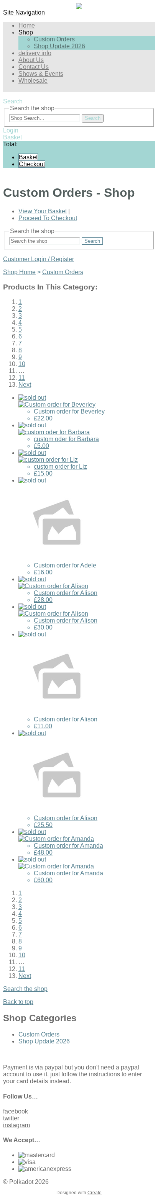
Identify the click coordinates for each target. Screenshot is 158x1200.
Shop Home (19, 272)
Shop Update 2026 (59, 46)
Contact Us (33, 67)
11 (21, 377)
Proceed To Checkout (47, 218)
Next (24, 384)
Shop (25, 32)
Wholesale (33, 80)
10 (21, 364)
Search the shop (25, 989)
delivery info (34, 53)
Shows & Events (40, 73)
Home (26, 25)
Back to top (18, 1002)
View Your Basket (42, 211)
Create (94, 1192)
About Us (31, 60)
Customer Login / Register (38, 259)
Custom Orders (54, 39)
